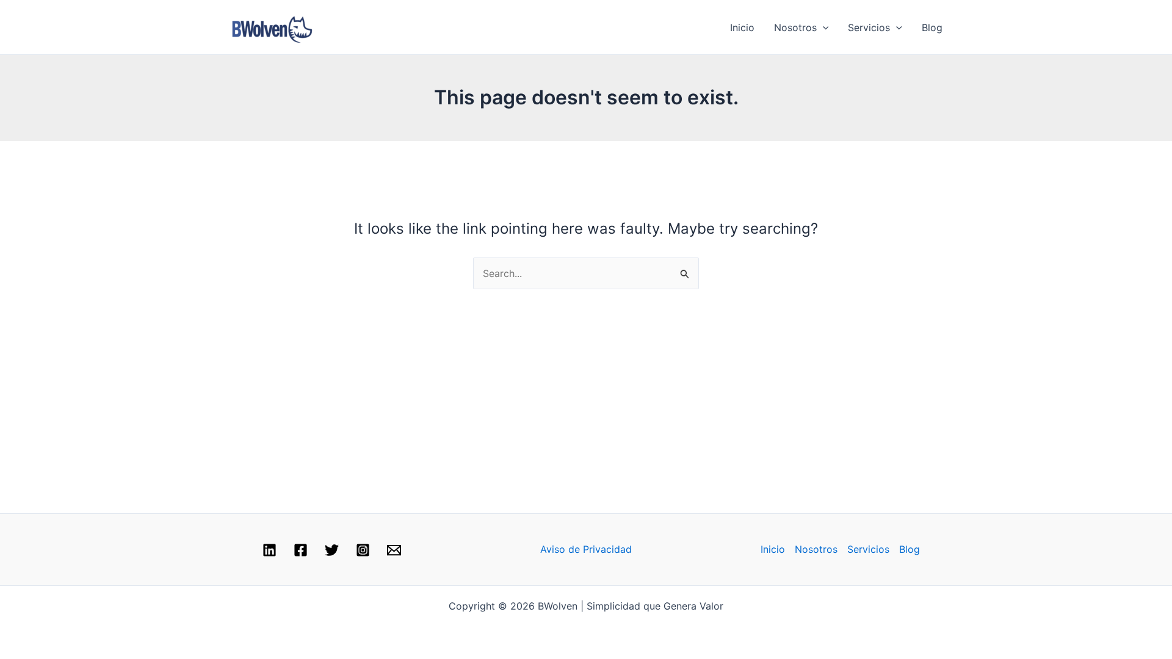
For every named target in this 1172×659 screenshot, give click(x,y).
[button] (823, 27)
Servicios (869, 27)
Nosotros (795, 27)
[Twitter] (331, 550)
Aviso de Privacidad (586, 549)
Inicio (742, 27)
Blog (932, 27)
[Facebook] (300, 550)
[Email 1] (394, 550)
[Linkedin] (269, 550)
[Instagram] (363, 550)
